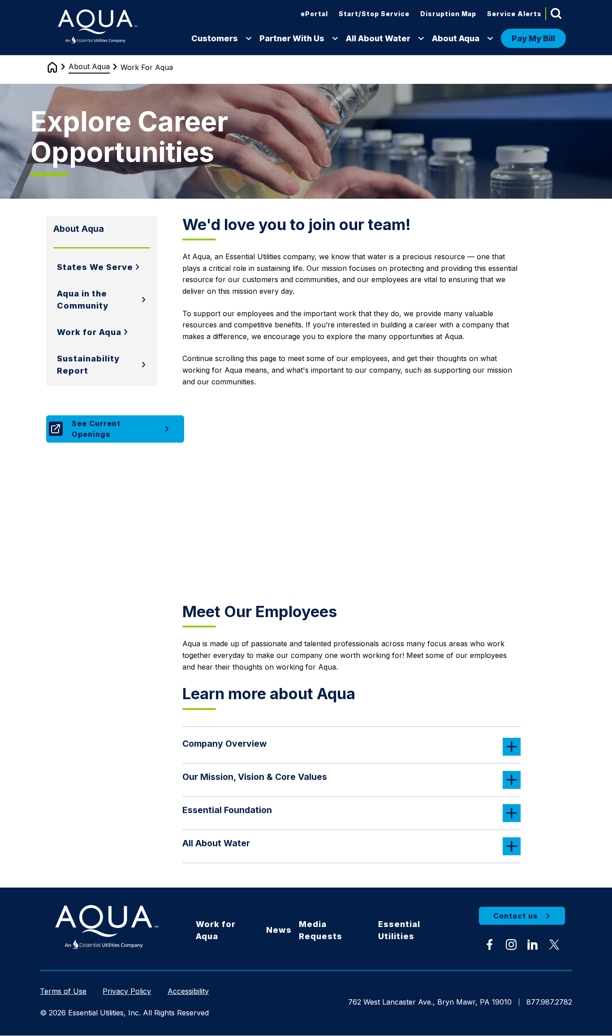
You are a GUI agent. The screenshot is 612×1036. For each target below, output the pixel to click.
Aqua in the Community (82, 299)
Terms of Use (63, 991)
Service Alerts (514, 13)
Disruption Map (448, 13)
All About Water (378, 38)
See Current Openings (96, 429)
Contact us (515, 915)
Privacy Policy (127, 991)
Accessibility (188, 991)
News (279, 930)
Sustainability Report (88, 364)
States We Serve (95, 267)
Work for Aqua (89, 332)
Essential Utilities (399, 930)
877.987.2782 (549, 1001)
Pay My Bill (533, 38)
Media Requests (320, 930)
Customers (214, 38)
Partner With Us (291, 38)
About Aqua (455, 38)
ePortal (314, 13)
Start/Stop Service (374, 13)
